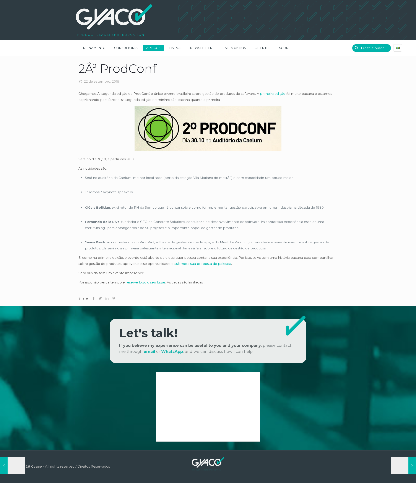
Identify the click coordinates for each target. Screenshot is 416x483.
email (149, 351)
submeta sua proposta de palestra (202, 264)
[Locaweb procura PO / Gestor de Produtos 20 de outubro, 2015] (403, 465)
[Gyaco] (114, 20)
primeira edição (272, 94)
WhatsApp (172, 351)
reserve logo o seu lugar (145, 282)
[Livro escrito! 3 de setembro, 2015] (12, 465)
